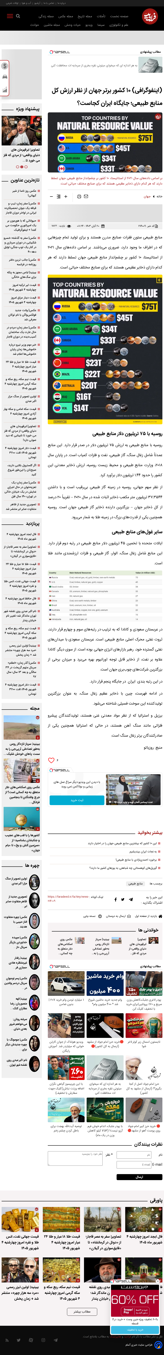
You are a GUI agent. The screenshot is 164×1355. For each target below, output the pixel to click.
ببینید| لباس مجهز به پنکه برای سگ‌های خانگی (21, 274)
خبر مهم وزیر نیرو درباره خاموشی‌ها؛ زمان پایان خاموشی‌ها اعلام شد (22, 349)
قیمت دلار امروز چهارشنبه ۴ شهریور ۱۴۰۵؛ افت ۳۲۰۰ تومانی (20, 453)
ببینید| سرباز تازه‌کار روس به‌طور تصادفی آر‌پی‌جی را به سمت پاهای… (22, 155)
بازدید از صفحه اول (146, 916)
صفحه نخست (119, 16)
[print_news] (79, 197)
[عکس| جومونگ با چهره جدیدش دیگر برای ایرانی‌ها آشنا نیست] (34, 1043)
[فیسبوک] (115, 900)
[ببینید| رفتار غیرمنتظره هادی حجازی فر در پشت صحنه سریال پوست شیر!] (34, 962)
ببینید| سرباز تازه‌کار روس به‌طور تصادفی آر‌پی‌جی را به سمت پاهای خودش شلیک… (101, 953)
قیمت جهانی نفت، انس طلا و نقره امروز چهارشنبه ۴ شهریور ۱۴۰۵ (20, 586)
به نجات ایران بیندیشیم (143, 851)
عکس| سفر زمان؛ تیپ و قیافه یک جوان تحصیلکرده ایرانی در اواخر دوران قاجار (20, 208)
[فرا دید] (150, 16)
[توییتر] (123, 900)
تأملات (101, 16)
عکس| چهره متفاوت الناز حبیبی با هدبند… (15, 922)
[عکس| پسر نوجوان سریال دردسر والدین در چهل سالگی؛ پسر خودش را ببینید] (34, 982)
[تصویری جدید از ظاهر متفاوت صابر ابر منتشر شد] (34, 900)
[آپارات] (31, 1341)
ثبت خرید (77, 800)
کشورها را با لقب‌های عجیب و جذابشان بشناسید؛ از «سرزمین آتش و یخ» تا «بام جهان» (22, 843)
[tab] (26, 166)
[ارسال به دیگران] (86, 197)
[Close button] (158, 1281)
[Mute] (115, 801)
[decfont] (51, 197)
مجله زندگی (46, 16)
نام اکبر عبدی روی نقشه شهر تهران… (17, 1063)
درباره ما (62, 3)
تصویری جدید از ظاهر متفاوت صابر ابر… (16, 901)
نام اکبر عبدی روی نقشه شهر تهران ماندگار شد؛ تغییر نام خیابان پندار (20, 616)
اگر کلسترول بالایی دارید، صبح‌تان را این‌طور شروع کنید (21, 470)
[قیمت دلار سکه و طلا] (5, 67)
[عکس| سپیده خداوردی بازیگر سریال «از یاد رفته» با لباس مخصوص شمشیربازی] (34, 941)
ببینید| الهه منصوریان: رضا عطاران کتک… (18, 1004)
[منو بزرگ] (10, 17)
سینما (101, 25)
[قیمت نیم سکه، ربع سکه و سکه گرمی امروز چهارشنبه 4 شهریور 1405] (61, 1269)
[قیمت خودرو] (5, 78)
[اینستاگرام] (43, 1341)
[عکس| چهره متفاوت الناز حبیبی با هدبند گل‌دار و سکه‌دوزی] (34, 921)
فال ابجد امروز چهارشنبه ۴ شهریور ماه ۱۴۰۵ (21, 536)
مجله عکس (65, 16)
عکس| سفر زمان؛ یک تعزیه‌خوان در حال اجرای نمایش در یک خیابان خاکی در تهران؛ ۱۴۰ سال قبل (20, 489)
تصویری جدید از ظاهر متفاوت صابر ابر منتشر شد (21, 506)
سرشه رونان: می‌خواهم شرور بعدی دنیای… (18, 1024)
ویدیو (89, 25)
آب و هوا (26, 3)
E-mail (157, 1164)
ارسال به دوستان (116, 916)
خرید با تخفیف (135, 1330)
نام (160, 1155)
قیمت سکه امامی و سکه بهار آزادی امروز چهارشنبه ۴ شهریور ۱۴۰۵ (20, 414)
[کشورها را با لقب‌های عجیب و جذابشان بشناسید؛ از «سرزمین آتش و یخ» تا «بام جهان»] (22, 819)
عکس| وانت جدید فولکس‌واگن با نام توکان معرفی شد (22, 315)
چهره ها (32, 865)
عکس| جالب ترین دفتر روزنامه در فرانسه (22, 262)
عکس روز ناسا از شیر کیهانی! (24, 193)
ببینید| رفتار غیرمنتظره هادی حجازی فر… (18, 963)
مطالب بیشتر (82, 1312)
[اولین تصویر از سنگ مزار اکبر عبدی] (34, 882)
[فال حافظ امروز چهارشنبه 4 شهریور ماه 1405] (143, 1269)
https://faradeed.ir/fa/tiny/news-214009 (68, 899)
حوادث (34, 25)
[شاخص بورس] (5, 91)
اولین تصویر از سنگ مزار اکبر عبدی (22, 398)
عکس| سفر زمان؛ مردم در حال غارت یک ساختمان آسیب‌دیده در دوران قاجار (21, 332)
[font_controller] (65, 197)
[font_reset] (58, 197)
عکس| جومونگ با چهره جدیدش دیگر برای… (16, 1044)
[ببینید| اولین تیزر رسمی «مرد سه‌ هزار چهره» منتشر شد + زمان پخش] (20, 1269)
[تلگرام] (131, 900)
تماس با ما (49, 3)
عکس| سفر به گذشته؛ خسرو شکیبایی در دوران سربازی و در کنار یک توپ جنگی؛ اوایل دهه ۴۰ (20, 245)
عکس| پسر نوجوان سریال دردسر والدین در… (15, 983)
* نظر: (109, 1155)
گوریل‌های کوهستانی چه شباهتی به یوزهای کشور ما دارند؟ (123, 868)
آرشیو (37, 3)
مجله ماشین (52, 25)
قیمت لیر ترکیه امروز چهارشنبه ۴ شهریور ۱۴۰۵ (22, 287)
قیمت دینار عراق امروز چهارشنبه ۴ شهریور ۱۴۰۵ (22, 300)
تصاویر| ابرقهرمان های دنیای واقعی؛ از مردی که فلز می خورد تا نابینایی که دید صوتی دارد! (20, 433)
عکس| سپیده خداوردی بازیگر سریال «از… (18, 942)
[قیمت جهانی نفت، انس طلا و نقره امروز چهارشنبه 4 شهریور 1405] (20, 1219)
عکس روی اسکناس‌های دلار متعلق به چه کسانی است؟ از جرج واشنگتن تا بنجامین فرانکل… (64, 955)
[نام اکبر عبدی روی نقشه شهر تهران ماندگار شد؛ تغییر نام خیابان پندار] (34, 1064)
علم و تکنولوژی (118, 25)
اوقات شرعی (12, 3)
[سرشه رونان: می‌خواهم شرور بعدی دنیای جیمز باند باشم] (34, 1023)
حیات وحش (73, 25)
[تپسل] (51, 770)
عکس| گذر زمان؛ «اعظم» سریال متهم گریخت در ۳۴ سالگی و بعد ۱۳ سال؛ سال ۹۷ (20, 670)
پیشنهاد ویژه (27, 109)
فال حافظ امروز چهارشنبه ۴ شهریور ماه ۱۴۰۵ (20, 601)
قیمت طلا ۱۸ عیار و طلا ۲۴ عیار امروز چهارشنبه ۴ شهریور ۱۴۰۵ (21, 367)
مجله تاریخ (85, 16)
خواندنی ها (148, 930)
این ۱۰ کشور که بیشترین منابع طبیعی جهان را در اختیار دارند (122, 843)
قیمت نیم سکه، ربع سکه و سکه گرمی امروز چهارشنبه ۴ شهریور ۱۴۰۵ (20, 384)
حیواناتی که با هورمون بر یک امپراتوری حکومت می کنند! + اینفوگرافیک (20, 225)
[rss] (7, 1341)
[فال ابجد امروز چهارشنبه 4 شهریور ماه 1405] (143, 1219)
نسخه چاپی (89, 916)
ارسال (139, 1177)
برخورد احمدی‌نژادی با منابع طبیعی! (136, 860)
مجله (34, 708)
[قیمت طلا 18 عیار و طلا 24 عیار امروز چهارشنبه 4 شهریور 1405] (61, 1219)
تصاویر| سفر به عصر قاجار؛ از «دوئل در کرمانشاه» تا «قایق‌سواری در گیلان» (20, 552)
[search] (18, 17)
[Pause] (110, 801)
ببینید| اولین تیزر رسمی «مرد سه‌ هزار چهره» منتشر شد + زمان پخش (20, 650)
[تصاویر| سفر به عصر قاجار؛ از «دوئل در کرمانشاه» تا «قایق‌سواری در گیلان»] (102, 1219)
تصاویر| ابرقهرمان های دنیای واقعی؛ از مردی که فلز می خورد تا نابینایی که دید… (137, 953)
